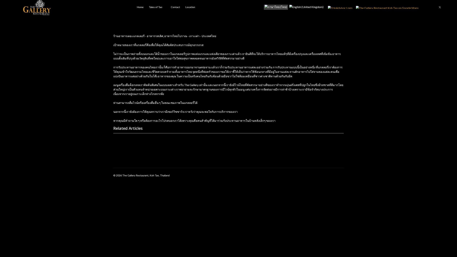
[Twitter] (440, 7)
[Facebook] (434, 7)
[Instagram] (446, 7)
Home (140, 7)
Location (190, 7)
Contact (175, 7)
